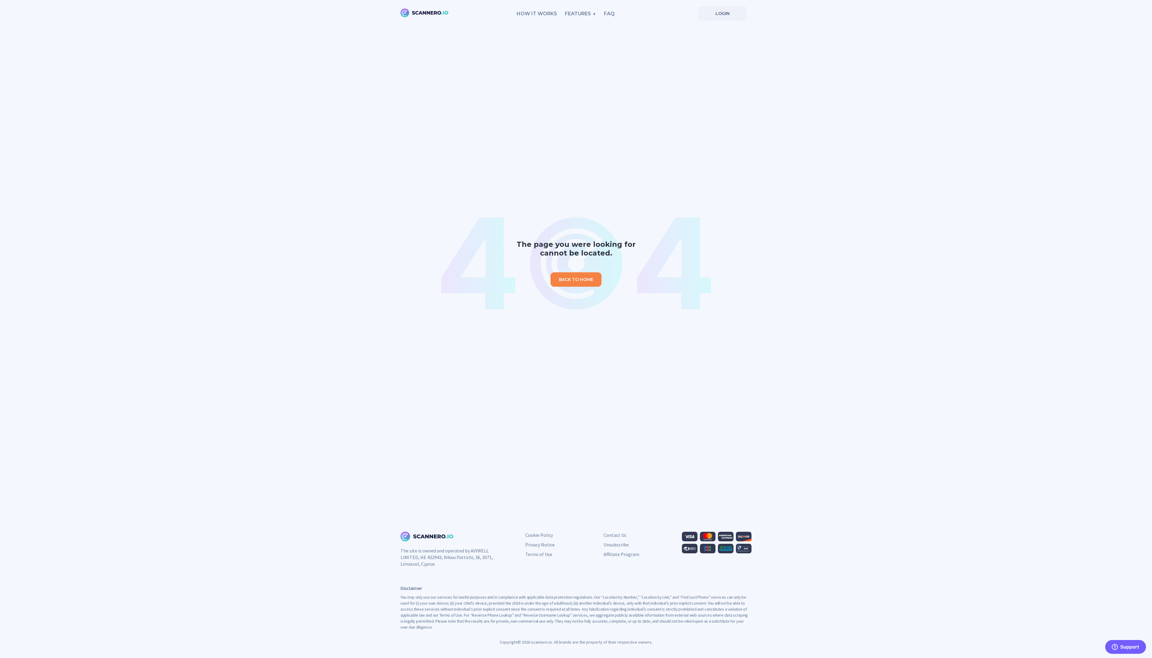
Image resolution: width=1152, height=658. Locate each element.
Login (723, 13)
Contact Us (615, 535)
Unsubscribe (616, 545)
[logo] (424, 13)
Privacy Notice (540, 545)
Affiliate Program (621, 554)
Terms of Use (538, 554)
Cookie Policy (539, 535)
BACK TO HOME (576, 279)
